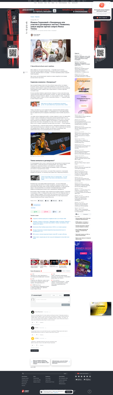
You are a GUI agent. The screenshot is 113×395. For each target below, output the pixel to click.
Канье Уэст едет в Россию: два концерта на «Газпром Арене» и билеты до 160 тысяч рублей (81, 205)
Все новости (86, 214)
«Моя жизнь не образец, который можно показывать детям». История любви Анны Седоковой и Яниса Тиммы (54, 104)
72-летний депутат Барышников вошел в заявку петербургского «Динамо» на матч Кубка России (40, 287)
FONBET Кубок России (37, 284)
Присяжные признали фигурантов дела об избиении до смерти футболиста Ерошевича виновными (82, 152)
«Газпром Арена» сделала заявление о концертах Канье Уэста (83, 117)
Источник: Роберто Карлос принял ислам (82, 163)
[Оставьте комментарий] (53, 299)
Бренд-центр (24, 383)
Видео (53, 2)
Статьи (35, 2)
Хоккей (35, 0)
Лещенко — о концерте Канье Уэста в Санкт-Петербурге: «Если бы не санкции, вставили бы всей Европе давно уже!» (83, 191)
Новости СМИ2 (33, 367)
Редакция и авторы (25, 378)
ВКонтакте (55, 200)
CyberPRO (73, 0)
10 (84, 138)
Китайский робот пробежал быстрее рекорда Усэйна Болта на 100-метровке (83, 147)
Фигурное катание (54, 0)
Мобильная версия (62, 383)
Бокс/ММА (41, 0)
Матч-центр (40, 2)
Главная (32, 16)
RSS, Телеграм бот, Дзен (63, 378)
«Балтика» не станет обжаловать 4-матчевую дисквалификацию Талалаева (40, 276)
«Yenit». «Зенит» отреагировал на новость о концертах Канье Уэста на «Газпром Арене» (82, 210)
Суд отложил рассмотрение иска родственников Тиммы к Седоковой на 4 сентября (82, 179)
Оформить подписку (36, 381)
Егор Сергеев (37, 34)
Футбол (29, 0)
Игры (69, 2)
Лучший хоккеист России (49, 381)
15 (52, 280)
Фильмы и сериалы (65, 0)
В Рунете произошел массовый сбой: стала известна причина (83, 168)
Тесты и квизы (47, 378)
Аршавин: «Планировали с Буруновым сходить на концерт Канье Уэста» (82, 64)
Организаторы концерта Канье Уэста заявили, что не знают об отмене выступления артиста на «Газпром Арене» (82, 135)
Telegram (41, 200)
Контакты (23, 385)
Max (61, 200)
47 (31, 278)
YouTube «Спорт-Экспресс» (84, 373)
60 (31, 274)
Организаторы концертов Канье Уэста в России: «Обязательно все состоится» (83, 129)
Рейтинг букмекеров (63, 2)
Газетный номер (36, 378)
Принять (68, 391)
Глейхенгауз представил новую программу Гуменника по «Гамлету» (82, 76)
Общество (37, 16)
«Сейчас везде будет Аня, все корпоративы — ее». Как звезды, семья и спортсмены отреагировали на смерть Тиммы (54, 178)
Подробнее (56, 392)
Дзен (48, 200)
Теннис (47, 0)
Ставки (78, 0)
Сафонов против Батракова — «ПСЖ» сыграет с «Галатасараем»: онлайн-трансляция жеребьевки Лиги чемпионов (60, 283)
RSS (78, 214)
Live (56, 2)
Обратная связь (61, 381)
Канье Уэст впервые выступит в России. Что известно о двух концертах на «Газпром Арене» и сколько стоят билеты (81, 173)
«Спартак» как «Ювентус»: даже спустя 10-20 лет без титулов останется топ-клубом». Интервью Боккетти (40, 281)
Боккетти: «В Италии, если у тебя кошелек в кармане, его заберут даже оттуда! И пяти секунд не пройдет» (82, 58)
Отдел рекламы (24, 381)
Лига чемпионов (56, 280)
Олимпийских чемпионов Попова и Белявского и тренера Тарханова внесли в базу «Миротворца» (82, 185)
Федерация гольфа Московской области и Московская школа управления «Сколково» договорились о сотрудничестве (82, 70)
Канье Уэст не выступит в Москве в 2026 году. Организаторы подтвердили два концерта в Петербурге (82, 198)
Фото (49, 2)
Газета (45, 2)
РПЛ (33, 274)
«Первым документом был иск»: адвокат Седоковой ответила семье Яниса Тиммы (82, 158)
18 (52, 274)
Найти (65, 373)
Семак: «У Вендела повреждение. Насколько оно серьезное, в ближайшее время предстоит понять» (60, 277)
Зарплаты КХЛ (75, 2)
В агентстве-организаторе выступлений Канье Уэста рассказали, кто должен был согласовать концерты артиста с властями (83, 122)
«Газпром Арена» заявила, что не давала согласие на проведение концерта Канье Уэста (82, 141)
